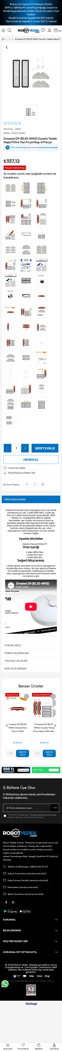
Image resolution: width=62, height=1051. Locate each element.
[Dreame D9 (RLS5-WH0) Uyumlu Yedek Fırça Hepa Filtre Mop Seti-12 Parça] (42, 219)
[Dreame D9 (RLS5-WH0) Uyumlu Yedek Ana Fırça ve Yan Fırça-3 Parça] (11, 328)
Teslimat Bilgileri (16, 660)
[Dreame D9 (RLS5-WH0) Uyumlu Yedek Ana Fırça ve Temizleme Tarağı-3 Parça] (27, 328)
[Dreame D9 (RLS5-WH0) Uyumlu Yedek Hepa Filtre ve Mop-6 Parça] (11, 204)
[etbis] (31, 990)
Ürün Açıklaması (14, 499)
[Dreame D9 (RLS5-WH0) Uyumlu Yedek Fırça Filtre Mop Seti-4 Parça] (42, 312)
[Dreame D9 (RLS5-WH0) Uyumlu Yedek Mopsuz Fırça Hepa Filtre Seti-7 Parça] (42, 374)
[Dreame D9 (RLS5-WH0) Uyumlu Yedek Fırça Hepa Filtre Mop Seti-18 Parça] (27, 219)
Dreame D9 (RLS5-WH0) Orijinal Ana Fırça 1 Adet (17, 727)
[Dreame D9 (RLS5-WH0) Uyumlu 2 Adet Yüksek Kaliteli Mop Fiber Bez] (11, 358)
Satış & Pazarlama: (27, 873)
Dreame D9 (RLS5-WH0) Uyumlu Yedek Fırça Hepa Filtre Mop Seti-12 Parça (44, 728)
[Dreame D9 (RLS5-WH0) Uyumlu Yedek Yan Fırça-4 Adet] (27, 374)
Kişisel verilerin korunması (43, 814)
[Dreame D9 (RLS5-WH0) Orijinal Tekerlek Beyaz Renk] (11, 297)
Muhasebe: (23, 887)
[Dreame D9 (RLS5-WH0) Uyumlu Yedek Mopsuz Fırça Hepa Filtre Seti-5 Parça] (11, 389)
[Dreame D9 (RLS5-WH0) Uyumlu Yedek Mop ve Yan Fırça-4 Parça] (42, 389)
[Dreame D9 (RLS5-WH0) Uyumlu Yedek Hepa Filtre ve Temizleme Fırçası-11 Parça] (42, 188)
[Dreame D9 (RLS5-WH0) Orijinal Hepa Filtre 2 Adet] (27, 281)
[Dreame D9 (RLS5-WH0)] (12, 39)
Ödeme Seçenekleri (16, 653)
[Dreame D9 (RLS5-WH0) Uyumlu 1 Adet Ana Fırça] (42, 297)
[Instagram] (13, 902)
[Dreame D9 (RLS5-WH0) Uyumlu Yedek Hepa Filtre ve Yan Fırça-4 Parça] (42, 235)
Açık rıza (24, 814)
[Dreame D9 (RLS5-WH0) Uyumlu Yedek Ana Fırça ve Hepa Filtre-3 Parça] (27, 343)
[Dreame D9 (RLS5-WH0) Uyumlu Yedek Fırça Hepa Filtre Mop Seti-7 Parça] (42, 204)
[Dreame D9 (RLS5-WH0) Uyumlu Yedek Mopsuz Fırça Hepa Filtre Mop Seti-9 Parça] (27, 389)
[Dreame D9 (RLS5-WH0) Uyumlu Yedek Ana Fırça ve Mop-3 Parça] (42, 328)
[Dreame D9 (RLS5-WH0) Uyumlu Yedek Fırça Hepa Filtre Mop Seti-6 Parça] (11, 219)
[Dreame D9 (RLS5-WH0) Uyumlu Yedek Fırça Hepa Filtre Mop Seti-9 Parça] (27, 204)
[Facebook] (6, 902)
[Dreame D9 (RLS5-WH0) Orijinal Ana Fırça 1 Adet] (11, 312)
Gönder (54, 807)
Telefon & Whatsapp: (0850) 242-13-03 (28, 866)
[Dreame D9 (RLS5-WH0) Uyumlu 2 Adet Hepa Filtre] (27, 358)
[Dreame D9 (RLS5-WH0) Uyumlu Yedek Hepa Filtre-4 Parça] (42, 405)
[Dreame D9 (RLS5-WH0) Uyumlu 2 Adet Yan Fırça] (42, 343)
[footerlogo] (20, 833)
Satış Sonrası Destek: (28, 880)
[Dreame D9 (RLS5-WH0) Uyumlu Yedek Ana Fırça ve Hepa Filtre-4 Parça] (11, 343)
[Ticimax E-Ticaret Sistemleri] (31, 1004)
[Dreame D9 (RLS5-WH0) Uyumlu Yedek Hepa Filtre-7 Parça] (27, 405)
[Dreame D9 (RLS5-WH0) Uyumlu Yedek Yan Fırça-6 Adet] (11, 374)
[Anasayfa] (5, 39)
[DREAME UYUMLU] (9, 39)
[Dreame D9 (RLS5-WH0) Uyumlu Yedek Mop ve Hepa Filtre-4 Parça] (11, 405)
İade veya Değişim (15, 668)
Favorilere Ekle (26, 696)
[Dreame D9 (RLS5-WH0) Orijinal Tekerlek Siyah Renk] (42, 281)
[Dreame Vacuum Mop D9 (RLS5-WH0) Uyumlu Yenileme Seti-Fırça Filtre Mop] (11, 266)
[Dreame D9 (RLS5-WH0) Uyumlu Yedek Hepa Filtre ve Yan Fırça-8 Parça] (11, 420)
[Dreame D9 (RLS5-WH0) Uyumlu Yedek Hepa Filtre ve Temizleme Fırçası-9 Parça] (27, 188)
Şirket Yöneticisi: (25, 894)
